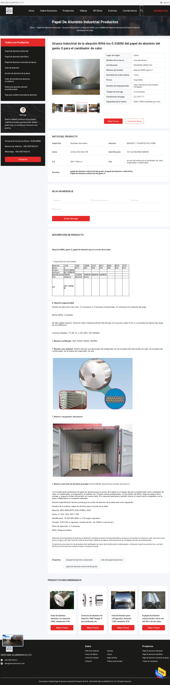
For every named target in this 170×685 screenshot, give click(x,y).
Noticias (110, 651)
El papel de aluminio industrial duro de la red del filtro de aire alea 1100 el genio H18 (153, 619)
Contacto (22, 159)
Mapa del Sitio (112, 658)
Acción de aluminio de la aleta (17, 73)
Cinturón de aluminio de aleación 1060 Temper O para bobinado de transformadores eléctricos (91, 619)
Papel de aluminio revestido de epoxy (20, 62)
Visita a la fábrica (91, 654)
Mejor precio (113, 121)
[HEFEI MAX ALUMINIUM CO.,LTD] (9, 11)
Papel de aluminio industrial (48, 28)
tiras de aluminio (12, 68)
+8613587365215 (30, 146)
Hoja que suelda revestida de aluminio (21, 95)
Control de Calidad (91, 658)
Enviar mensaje (71, 218)
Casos (109, 654)
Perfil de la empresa (92, 651)
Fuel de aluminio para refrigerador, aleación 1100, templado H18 (121, 618)
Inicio (32, 28)
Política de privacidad (114, 661)
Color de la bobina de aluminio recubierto (17, 80)
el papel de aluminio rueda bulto (79, 560)
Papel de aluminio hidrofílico (17, 57)
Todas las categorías (150, 661)
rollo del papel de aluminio (112, 560)
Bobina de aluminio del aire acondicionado (16, 88)
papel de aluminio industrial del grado (81, 566)
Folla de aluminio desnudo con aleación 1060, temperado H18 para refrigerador (60, 619)
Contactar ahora (135, 121)
